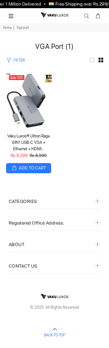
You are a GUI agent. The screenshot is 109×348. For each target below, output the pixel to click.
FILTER (19, 60)
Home (7, 28)
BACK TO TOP (54, 335)
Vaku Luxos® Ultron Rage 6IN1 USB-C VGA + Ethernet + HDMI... (28, 142)
